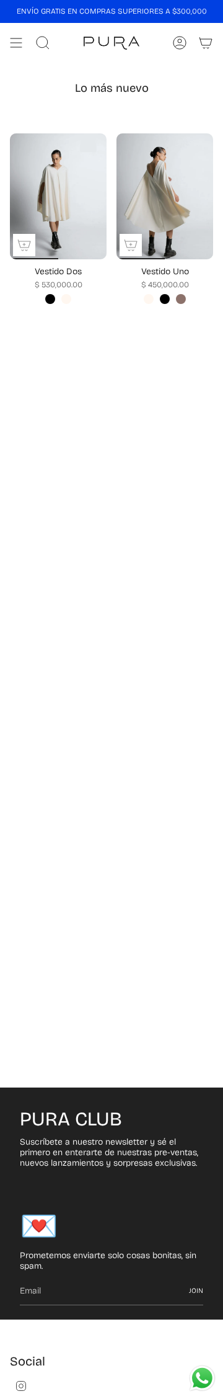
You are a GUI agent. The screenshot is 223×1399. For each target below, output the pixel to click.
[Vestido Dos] (58, 196)
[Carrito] (206, 43)
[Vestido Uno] (164, 196)
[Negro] (50, 299)
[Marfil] (66, 299)
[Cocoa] (181, 299)
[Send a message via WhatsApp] (202, 1378)
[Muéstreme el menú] (16, 43)
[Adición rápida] (24, 245)
